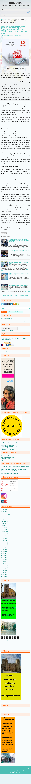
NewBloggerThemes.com (15, 772)
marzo (4, 531)
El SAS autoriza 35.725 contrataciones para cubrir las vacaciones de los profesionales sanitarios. (19, 262)
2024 (4, 538)
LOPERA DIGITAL (15, 2)
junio (3, 525)
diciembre (4, 512)
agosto (4, 521)
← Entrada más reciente (7, 295)
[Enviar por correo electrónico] (1, 233)
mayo (3, 527)
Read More (25, 247)
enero (3, 535)
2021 (4, 545)
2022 (4, 543)
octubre (4, 517)
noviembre (5, 514)
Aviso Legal (5, 640)
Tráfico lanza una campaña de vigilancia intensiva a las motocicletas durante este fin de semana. (19, 240)
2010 (4, 568)
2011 (4, 566)
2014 (4, 559)
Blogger (28, 768)
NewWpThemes (11, 770)
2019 (4, 549)
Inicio (17, 295)
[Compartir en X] (5, 233)
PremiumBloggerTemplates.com (15, 771)
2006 (4, 576)
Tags (10, 311)
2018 (4, 551)
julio (3, 523)
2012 (4, 563)
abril (3, 529)
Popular (4, 311)
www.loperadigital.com (7, 35)
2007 (4, 574)
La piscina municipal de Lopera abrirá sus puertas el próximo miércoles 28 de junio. (18, 284)
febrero (4, 533)
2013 (4, 561)
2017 (4, 553)
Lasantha (26, 770)
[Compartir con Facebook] (6, 233)
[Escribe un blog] (3, 233)
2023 (4, 540)
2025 (4, 511)
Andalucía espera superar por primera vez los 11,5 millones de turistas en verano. (19, 274)
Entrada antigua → (25, 295)
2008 (4, 572)
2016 (4, 555)
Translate (12, 330)
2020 (4, 547)
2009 (4, 570)
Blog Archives (18, 311)
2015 (4, 557)
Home (2, 19)
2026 (4, 509)
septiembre (5, 519)
